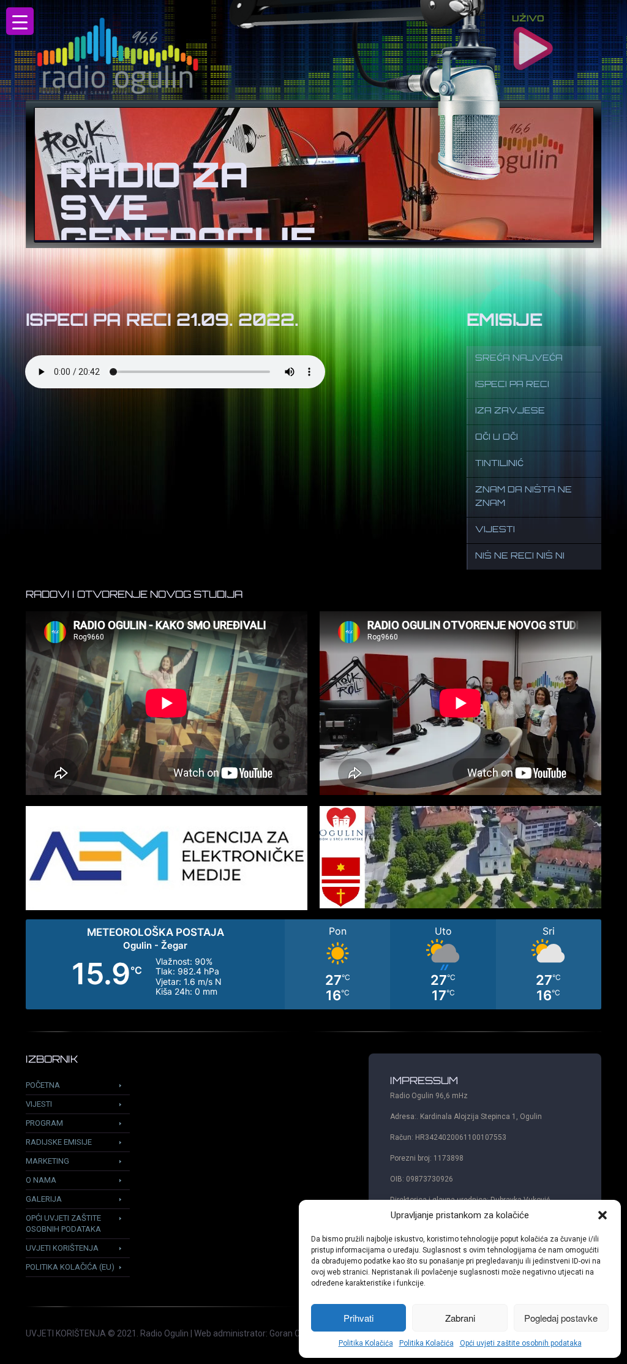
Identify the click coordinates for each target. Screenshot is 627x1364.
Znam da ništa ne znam (523, 497)
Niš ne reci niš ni (520, 556)
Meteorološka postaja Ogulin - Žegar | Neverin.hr (313, 964)
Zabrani (460, 1317)
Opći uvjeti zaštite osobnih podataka (521, 1343)
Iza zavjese (510, 411)
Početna (43, 1085)
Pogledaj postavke (561, 1317)
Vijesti (495, 530)
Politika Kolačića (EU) (70, 1267)
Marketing (47, 1161)
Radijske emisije (59, 1142)
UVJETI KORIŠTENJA (66, 1333)
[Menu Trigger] (20, 21)
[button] (602, 1215)
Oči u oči (496, 437)
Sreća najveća (519, 358)
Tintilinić (499, 464)
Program (44, 1123)
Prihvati (359, 1317)
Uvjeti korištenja (62, 1248)
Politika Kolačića (366, 1343)
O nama (41, 1180)
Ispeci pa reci (512, 385)
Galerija (44, 1199)
